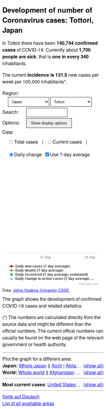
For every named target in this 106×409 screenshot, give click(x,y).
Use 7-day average (70, 154)
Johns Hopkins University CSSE (41, 290)
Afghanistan (61, 372)
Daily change (28, 154)
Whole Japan (33, 365)
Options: (11, 122)
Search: (10, 112)
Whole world (31, 372)
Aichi (57, 365)
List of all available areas (28, 403)
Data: (8, 132)
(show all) (93, 365)
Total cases (26, 141)
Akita (71, 365)
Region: (10, 93)
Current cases (67, 141)
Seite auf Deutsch (20, 396)
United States (61, 384)
